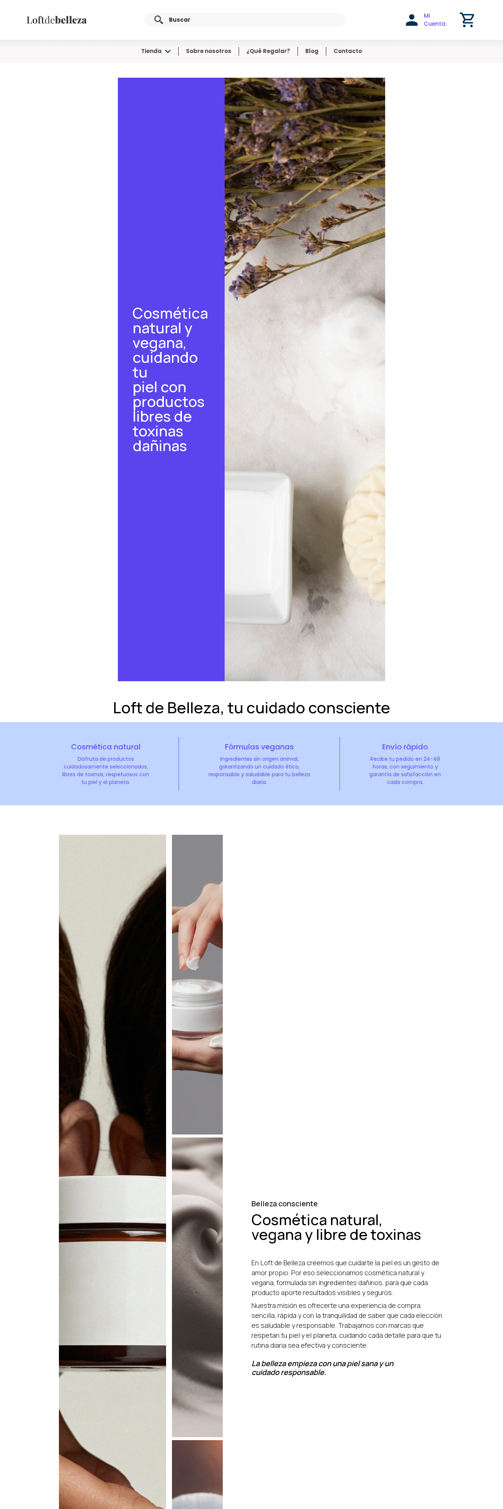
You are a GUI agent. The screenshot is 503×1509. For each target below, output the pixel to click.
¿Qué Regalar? (268, 51)
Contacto (348, 51)
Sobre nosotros (208, 51)
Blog (312, 51)
